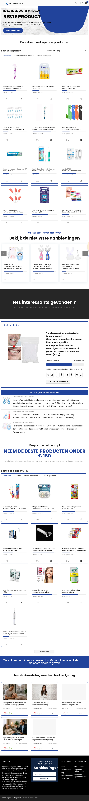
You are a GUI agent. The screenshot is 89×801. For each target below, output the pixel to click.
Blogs (62, 773)
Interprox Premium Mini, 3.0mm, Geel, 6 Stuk (43, 87)
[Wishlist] (81, 3)
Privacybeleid (79, 766)
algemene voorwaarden (79, 770)
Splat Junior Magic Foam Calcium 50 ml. (71, 508)
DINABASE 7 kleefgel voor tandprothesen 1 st (71, 87)
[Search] (76, 3)
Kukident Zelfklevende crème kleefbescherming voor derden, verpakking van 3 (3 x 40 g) (74, 550)
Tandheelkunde (37, 708)
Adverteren (65, 779)
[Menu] (2, 3)
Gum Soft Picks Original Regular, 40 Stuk (71, 591)
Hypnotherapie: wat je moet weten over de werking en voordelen (13, 740)
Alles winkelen (66, 769)
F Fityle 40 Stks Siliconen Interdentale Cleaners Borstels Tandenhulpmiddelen (13, 129)
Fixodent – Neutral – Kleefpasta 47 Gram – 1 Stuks (15, 170)
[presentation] (4, 253)
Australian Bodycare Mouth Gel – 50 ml (14, 591)
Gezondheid (6, 708)
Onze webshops (67, 776)
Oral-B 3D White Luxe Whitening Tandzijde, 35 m (43, 211)
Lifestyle (65, 708)
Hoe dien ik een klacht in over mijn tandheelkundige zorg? (43, 739)
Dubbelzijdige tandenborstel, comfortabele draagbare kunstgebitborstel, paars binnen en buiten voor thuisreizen (14, 89)
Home (63, 766)
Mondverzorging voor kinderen (23, 397)
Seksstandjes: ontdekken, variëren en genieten (71, 704)
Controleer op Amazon (58, 382)
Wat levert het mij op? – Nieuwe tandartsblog (41, 704)
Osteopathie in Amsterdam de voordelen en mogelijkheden (14, 704)
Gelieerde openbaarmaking (80, 776)
